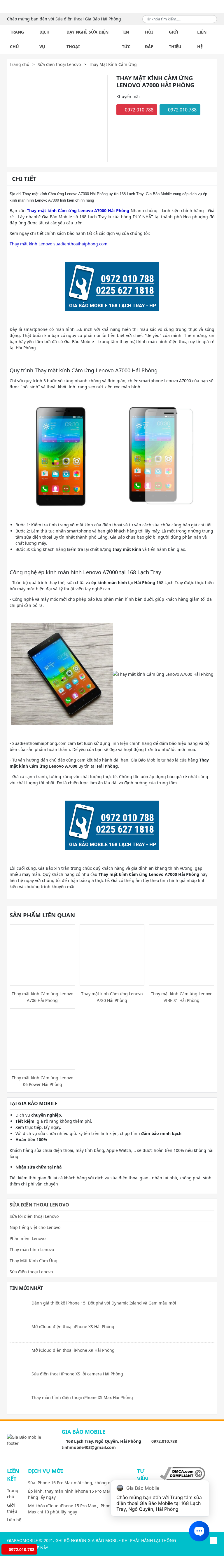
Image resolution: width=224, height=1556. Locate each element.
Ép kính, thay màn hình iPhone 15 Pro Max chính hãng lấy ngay (75, 1494)
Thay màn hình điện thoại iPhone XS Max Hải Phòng (82, 1397)
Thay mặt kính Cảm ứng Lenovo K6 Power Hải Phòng (42, 1081)
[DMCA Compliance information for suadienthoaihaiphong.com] (182, 1473)
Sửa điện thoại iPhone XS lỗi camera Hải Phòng (77, 1374)
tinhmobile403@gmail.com (89, 1447)
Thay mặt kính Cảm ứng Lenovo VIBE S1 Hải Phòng (181, 997)
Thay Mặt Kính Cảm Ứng (113, 64)
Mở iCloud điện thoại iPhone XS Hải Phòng (73, 1326)
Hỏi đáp (149, 39)
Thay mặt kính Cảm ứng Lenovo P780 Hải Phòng (112, 997)
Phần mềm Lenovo (28, 1238)
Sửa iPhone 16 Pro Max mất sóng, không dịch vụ (75, 1482)
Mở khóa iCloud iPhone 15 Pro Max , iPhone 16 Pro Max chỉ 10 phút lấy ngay (77, 1509)
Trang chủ (17, 39)
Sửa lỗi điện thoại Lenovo (34, 1216)
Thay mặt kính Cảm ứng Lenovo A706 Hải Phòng (42, 997)
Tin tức (126, 39)
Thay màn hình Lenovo (32, 1249)
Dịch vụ (44, 39)
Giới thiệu (175, 39)
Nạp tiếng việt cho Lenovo (35, 1227)
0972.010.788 (138, 109)
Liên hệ (201, 39)
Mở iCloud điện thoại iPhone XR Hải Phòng (73, 1350)
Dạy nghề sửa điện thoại (87, 39)
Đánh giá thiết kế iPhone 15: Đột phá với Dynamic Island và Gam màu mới (104, 1303)
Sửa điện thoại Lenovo (59, 64)
